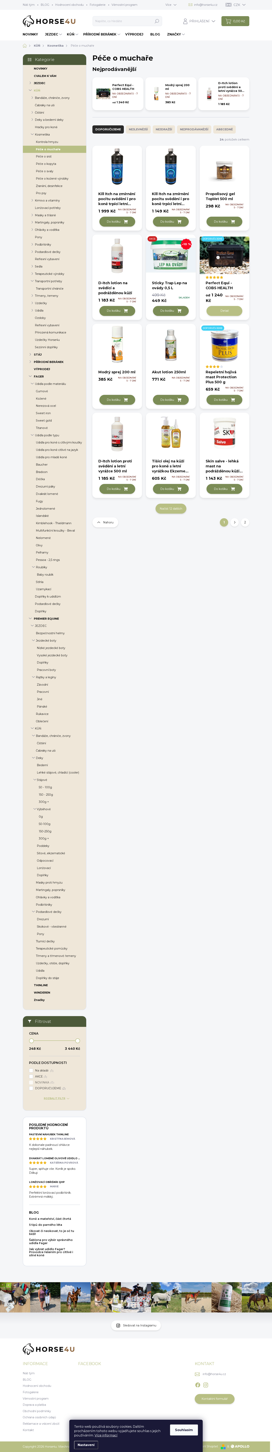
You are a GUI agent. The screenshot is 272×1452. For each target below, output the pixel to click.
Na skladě (43, 1071)
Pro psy (41, 193)
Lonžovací (44, 868)
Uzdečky (41, 303)
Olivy (39, 545)
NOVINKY (40, 68)
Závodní (42, 684)
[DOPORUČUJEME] (224, 257)
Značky (39, 1000)
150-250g (45, 831)
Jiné (39, 699)
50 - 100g (45, 787)
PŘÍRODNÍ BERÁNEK (49, 362)
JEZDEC (39, 83)
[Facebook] (198, 1384)
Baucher (42, 464)
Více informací (106, 1435)
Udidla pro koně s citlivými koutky (59, 442)
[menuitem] (32, 34)
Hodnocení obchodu (69, 5)
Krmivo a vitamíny (47, 200)
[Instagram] (206, 1384)
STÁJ (38, 354)
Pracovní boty (46, 670)
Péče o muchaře (48, 149)
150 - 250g (46, 794)
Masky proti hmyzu (49, 882)
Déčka (40, 479)
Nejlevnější (138, 129)
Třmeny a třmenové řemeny (56, 956)
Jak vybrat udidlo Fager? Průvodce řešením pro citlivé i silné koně (51, 1252)
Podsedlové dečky (48, 252)
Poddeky (43, 846)
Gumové (42, 391)
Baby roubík (45, 574)
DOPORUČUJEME (50, 1088)
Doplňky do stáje (47, 978)
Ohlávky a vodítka (47, 230)
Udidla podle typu (47, 435)
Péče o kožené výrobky (52, 178)
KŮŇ (37, 90)
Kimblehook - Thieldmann (53, 523)
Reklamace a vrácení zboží (41, 1423)
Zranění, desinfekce (49, 186)
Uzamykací (43, 589)
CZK (237, 5)
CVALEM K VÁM (45, 76)
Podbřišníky (43, 244)
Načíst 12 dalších (171, 508)
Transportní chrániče (50, 288)
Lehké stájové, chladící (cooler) (58, 772)
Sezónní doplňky (46, 347)
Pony (38, 237)
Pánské (42, 706)
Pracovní (43, 692)
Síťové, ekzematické (51, 853)
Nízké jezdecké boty (51, 648)
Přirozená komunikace (50, 332)
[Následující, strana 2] (234, 522)
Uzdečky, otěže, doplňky (52, 963)
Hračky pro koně (46, 127)
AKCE (40, 1076)
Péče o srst (44, 156)
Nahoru (108, 522)
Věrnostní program (124, 5)
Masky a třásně (45, 215)
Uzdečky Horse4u (47, 340)
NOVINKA (44, 1082)
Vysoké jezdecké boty (52, 655)
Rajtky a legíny (46, 677)
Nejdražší (164, 129)
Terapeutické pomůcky (52, 948)
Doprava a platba (34, 1405)
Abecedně (224, 129)
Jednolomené (45, 508)
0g (41, 816)
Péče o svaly (44, 171)
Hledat (156, 21)
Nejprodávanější (194, 129)
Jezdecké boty (46, 640)
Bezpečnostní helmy (50, 633)
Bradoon (42, 472)
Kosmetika (42, 134)
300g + (44, 802)
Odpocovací (45, 860)
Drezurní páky (45, 486)
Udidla (39, 310)
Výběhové (44, 809)
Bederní (42, 765)
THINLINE (41, 985)
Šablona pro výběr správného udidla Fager (51, 1241)
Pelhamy (42, 552)
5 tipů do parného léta (45, 1225)
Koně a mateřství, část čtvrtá (50, 1219)
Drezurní (43, 919)
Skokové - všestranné (52, 926)
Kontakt (28, 1430)
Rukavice (42, 714)
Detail (224, 311)
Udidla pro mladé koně (51, 457)
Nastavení (86, 1445)
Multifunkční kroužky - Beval (55, 530)
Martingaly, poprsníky (49, 222)
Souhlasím (184, 1430)
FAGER (39, 376)
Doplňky (40, 611)
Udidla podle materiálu (50, 384)
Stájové (42, 780)
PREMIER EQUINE (46, 618)
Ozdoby (40, 318)
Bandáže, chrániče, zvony (52, 98)
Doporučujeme (108, 129)
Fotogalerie (98, 5)
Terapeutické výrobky (49, 274)
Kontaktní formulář (215, 1399)
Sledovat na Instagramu (139, 1325)
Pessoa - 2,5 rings (48, 560)
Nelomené (43, 538)
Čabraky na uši (45, 105)
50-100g (44, 824)
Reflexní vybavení (47, 259)
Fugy (39, 501)
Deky (39, 758)
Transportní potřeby (48, 281)
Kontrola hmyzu (47, 142)
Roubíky (41, 567)
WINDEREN (42, 992)
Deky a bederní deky (49, 120)
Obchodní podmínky (37, 1411)
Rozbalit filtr (54, 1098)
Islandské (42, 516)
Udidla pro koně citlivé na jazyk (57, 450)
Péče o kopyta (46, 164)
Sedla (38, 266)
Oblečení (42, 721)
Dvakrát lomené (47, 494)
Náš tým (29, 5)
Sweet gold (44, 420)
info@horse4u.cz (214, 1374)
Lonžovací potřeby (48, 208)
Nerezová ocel (46, 406)
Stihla (39, 582)
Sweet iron (43, 413)
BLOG (45, 5)
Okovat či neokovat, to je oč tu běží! (51, 1232)
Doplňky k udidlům (48, 596)
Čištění (39, 112)
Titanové (42, 428)
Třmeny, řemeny (46, 296)
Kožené (41, 398)
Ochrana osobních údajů (39, 1417)
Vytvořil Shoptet (206, 1446)
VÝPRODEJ (42, 369)
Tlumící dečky (45, 941)
